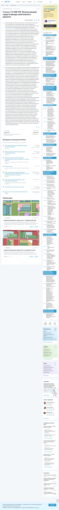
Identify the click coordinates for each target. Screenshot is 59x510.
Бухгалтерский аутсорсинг (49, 367)
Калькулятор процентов (48, 337)
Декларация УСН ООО (48, 352)
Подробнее (36, 507)
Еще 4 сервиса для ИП (48, 358)
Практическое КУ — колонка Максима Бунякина (49, 455)
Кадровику (30, 1)
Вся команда (46, 418)
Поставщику (39, 1)
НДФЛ (45, 331)
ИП (34, 1)
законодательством (9, 28)
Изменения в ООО (47, 350)
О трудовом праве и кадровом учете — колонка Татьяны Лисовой (49, 441)
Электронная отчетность (48, 370)
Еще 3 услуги (46, 375)
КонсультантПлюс (47, 365)
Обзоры (36, 226)
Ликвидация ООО (47, 355)
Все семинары (46, 395)
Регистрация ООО (47, 349)
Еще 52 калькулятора (48, 342)
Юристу (23, 1)
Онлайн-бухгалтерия (47, 369)
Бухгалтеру (18, 1)
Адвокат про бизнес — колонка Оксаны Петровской (49, 427)
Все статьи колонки (48, 438)
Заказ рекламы (46, 372)
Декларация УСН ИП (47, 354)
